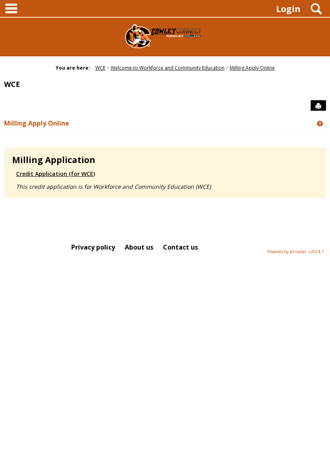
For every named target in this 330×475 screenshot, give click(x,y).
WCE (100, 67)
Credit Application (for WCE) (55, 174)
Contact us (180, 247)
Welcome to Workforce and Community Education (168, 67)
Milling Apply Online (252, 67)
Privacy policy (93, 247)
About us (139, 247)
